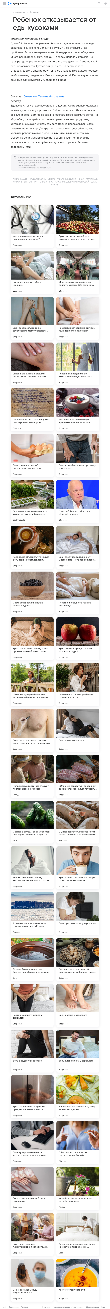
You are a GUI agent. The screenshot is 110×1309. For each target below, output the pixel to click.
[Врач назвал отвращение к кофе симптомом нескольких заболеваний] (77, 867)
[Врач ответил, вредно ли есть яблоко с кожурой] (77, 638)
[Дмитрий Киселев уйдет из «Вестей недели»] (77, 501)
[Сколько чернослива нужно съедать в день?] (32, 593)
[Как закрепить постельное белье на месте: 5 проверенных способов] (77, 1234)
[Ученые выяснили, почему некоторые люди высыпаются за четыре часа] (32, 867)
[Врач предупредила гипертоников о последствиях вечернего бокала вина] (32, 1234)
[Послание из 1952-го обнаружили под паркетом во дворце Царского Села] (32, 409)
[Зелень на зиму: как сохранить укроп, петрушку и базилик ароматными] (32, 501)
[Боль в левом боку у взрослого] (77, 1051)
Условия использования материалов (68, 1307)
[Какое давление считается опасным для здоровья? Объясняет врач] (32, 226)
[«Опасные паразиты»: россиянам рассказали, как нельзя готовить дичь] (77, 776)
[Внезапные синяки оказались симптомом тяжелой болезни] (32, 364)
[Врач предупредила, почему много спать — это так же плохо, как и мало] (77, 547)
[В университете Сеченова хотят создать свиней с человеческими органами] (77, 822)
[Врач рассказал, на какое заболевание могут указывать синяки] (32, 318)
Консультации (19, 12)
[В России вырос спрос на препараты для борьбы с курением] (77, 1142)
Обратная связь (92, 1307)
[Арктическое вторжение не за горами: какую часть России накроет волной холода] (32, 913)
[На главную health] (19, 3)
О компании (13, 1307)
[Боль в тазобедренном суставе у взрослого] (77, 455)
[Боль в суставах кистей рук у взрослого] (32, 1188)
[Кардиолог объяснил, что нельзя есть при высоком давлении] (32, 547)
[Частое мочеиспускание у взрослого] (32, 1005)
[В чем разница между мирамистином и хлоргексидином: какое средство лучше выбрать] (32, 1280)
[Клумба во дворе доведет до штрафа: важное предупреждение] (77, 1188)
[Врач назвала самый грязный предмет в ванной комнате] (32, 1096)
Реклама (24, 1307)
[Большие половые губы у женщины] (32, 272)
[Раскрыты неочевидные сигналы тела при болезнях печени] (77, 318)
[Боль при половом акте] (77, 730)
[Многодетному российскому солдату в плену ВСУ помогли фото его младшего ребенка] (77, 272)
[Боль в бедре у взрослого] (32, 1051)
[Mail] (9, 3)
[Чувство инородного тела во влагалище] (77, 593)
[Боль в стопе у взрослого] (77, 1005)
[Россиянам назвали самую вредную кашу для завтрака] (77, 409)
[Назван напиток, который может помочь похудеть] (77, 684)
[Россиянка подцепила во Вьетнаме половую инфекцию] (77, 364)
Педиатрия (34, 12)
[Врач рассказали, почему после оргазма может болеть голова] (32, 638)
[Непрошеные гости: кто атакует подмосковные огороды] (32, 776)
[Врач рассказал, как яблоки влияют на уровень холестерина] (77, 226)
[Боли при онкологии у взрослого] (77, 913)
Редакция (46, 1307)
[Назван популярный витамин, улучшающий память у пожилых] (32, 684)
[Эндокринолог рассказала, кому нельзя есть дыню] (77, 1096)
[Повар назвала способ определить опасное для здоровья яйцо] (32, 455)
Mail (4, 1307)
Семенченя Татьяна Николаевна (43, 96)
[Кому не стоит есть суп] (77, 1280)
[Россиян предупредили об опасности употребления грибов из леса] (77, 959)
